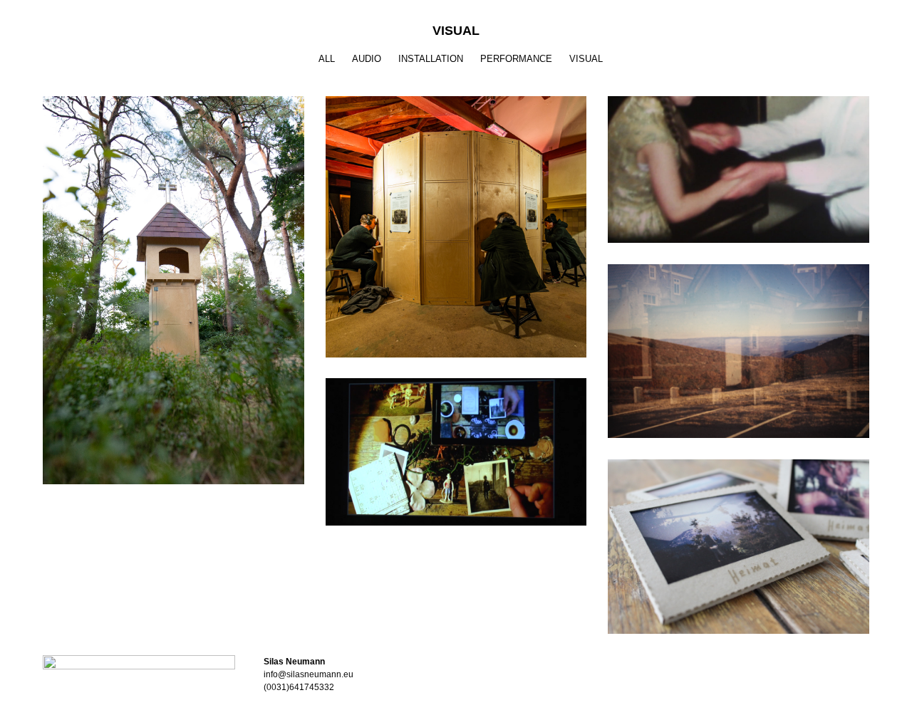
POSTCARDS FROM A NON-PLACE (738, 538)
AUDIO (366, 58)
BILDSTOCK (173, 282)
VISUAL (586, 58)
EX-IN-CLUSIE (739, 161)
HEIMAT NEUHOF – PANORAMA (456, 219)
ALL (326, 58)
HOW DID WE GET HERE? (455, 444)
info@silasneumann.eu (308, 674)
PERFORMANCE (516, 58)
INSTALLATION (430, 58)
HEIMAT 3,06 (738, 343)
